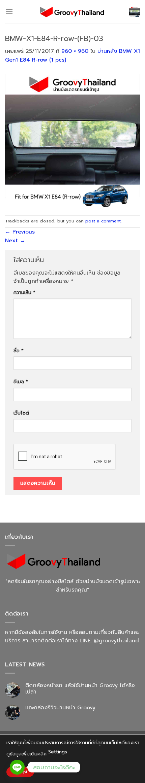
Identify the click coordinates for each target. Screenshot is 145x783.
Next (15, 241)
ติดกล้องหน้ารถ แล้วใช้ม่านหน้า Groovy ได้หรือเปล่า (80, 688)
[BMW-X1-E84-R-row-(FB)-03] (72, 140)
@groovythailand (116, 641)
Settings (57, 751)
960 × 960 (74, 51)
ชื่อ (18, 350)
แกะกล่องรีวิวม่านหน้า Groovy (60, 708)
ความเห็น (24, 292)
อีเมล (20, 381)
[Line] (17, 767)
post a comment (103, 221)
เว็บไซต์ (21, 413)
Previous (20, 232)
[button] (9, 11)
